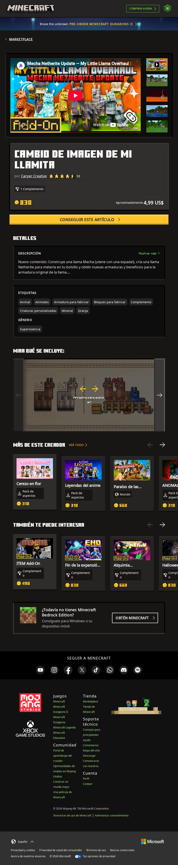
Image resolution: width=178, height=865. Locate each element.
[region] (89, 395)
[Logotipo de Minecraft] (31, 9)
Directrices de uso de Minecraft (72, 815)
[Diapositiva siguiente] (162, 444)
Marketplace (21, 39)
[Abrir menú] (167, 8)
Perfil (86, 778)
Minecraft (59, 701)
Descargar (89, 755)
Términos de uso (96, 850)
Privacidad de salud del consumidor (60, 850)
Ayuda (87, 740)
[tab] (157, 64)
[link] (40, 670)
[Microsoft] (152, 841)
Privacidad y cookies (23, 850)
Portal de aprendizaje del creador (62, 756)
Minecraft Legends (64, 727)
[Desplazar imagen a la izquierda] (18, 395)
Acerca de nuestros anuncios (28, 856)
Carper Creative (34, 176)
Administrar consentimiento (112, 815)
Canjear (87, 784)
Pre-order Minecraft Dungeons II (101, 24)
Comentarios (91, 745)
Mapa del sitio (91, 750)
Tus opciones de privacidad (98, 856)
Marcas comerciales (122, 850)
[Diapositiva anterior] (150, 444)
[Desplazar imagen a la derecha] (159, 395)
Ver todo (76, 445)
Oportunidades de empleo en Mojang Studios (64, 771)
